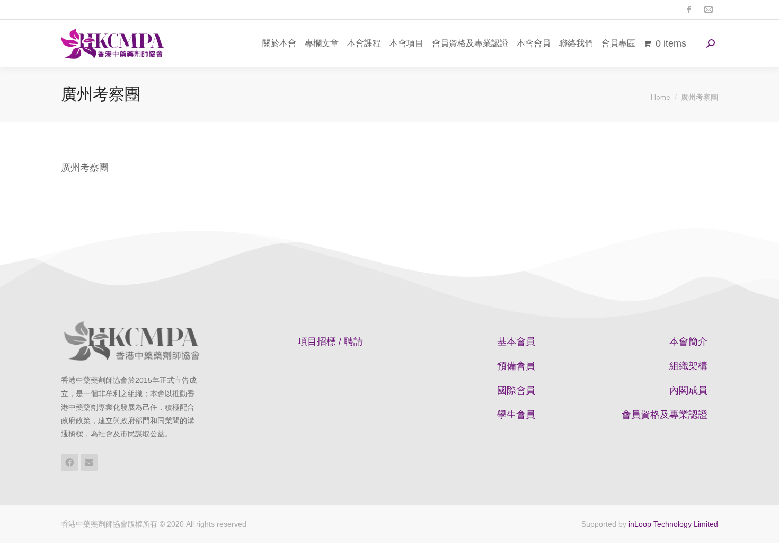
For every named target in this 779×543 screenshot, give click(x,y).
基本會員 (516, 341)
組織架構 (688, 366)
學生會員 (516, 414)
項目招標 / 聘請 (330, 341)
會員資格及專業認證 (664, 414)
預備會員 (516, 366)
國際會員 (516, 390)
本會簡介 (688, 341)
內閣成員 (688, 390)
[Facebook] (69, 462)
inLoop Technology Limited (673, 524)
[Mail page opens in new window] (708, 10)
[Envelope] (89, 462)
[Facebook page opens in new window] (688, 10)
